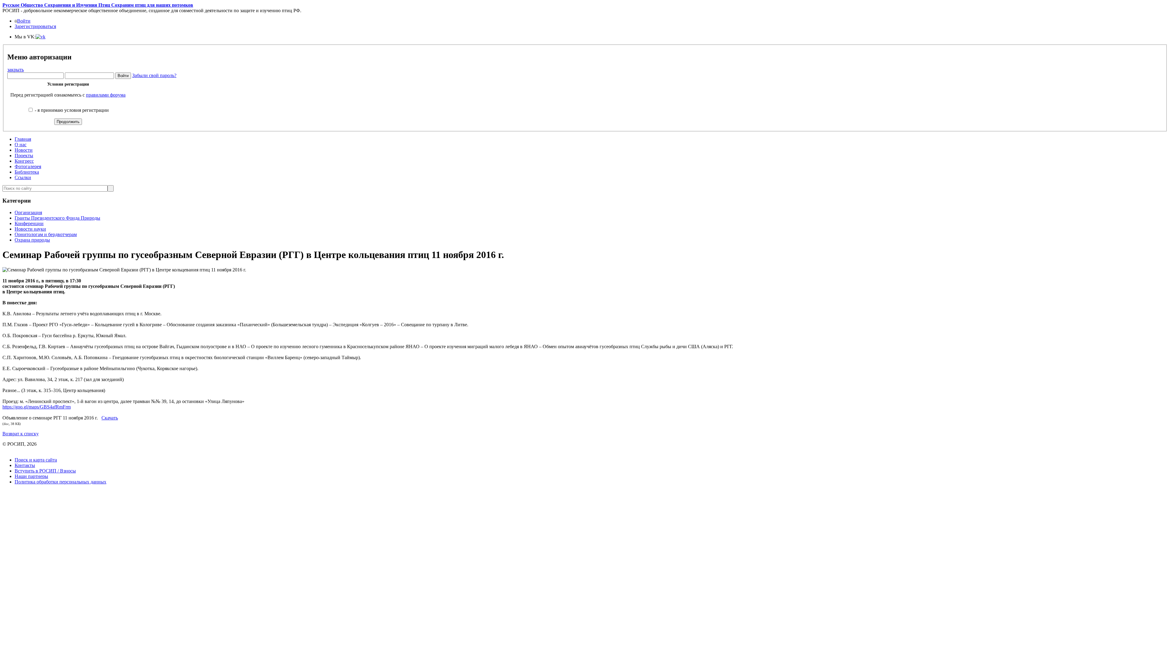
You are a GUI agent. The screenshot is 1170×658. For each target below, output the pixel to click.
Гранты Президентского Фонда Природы (57, 218)
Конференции (29, 223)
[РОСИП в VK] (40, 36)
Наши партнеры (31, 476)
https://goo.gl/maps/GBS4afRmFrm (36, 406)
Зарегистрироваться (35, 26)
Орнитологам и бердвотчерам (46, 234)
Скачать (109, 417)
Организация (28, 212)
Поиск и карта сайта (36, 459)
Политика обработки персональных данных (60, 481)
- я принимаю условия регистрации (71, 110)
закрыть (15, 69)
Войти (23, 20)
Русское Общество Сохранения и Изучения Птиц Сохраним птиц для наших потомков (97, 5)
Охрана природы (32, 239)
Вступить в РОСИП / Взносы (45, 470)
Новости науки (30, 229)
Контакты (25, 465)
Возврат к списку (20, 433)
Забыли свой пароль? (154, 75)
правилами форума (106, 94)
